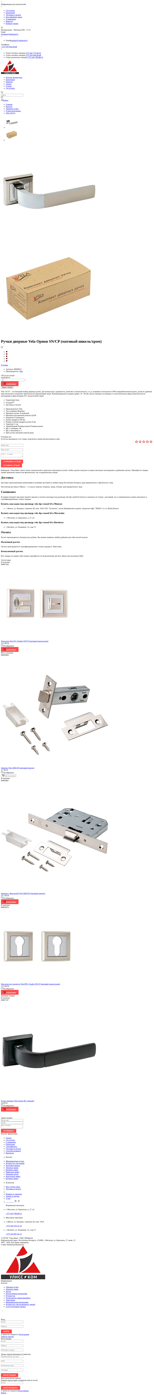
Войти (6, 1331)
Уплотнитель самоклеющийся (18, 1298)
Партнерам (10, 13)
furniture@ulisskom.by (9, 34)
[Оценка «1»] (150, 442)
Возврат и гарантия (14, 1194)
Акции (8, 84)
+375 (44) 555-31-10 (14, 1226)
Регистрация (24, 1334)
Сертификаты (11, 1147)
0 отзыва (4, 365)
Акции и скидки (12, 1196)
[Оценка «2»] (147, 442)
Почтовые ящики (13, 1166)
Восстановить (10, 1388)
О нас (8, 1198)
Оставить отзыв (11, 465)
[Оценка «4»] (140, 442)
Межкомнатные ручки (15, 1161)
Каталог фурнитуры (14, 77)
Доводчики (10, 1300)
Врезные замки (12, 1170)
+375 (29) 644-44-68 (9, 47)
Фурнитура (10, 1296)
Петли (8, 1291)
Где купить (10, 11)
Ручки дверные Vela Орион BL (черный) (17, 1101)
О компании (11, 19)
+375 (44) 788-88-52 (35, 57)
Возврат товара (12, 24)
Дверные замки (12, 1168)
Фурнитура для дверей (15, 1163)
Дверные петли (12, 1174)
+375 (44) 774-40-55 (33, 53)
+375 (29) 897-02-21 (14, 1234)
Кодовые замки (12, 1179)
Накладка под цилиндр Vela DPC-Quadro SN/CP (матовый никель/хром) (30, 984)
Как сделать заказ (13, 1187)
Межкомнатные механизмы (17, 1302)
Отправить (8, 1131)
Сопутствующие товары (16, 1307)
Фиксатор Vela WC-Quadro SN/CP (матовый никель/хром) (24, 641)
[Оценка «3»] (143, 442)
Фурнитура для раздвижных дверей (20, 1304)
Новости (9, 21)
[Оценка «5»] (136, 442)
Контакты (10, 1153)
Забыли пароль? (7, 1337)
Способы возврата (13, 1151)
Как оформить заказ (14, 17)
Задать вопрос (7, 387)
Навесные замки (12, 1172)
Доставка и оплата (13, 15)
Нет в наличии (9, 776)
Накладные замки (13, 1176)
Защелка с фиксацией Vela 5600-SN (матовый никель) (23, 893)
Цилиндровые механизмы (16, 1294)
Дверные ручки (12, 1287)
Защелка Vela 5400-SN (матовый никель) (17, 768)
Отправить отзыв (12, 462)
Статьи (9, 86)
